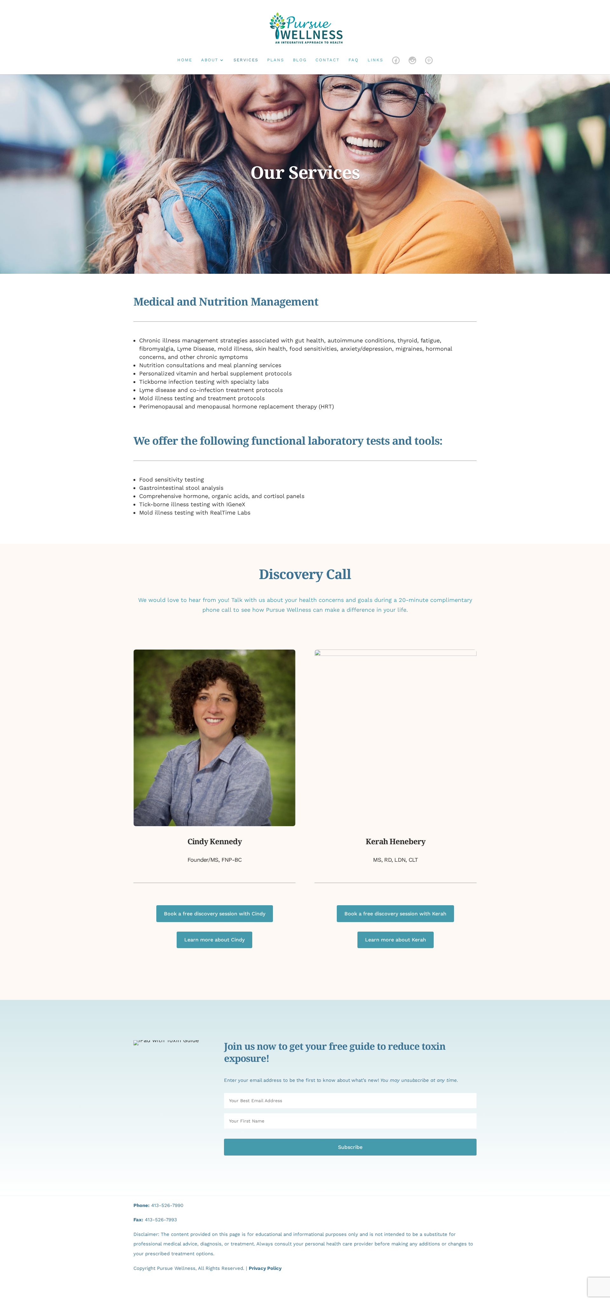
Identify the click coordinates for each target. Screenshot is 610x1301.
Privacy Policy (265, 1268)
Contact (327, 60)
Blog (300, 60)
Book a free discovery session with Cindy (214, 914)
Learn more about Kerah (395, 940)
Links (375, 60)
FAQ (354, 60)
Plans (275, 60)
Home (184, 60)
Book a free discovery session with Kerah (395, 914)
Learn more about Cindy (214, 940)
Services (246, 60)
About (209, 60)
